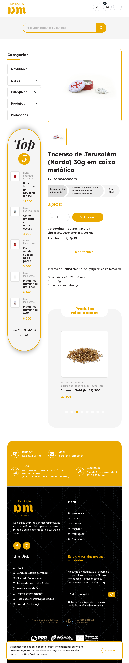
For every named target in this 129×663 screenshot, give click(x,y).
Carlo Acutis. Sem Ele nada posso (28, 254)
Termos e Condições (28, 588)
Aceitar (110, 650)
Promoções (19, 115)
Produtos (18, 103)
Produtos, (71, 228)
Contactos (77, 539)
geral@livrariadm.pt (71, 455)
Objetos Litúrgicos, (72, 384)
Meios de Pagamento (28, 578)
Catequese (19, 92)
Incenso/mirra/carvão (78, 232)
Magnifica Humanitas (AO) (30, 310)
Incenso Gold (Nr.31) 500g (81, 390)
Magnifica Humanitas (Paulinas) (30, 284)
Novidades (19, 69)
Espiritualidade (31, 210)
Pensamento (30, 243)
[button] (66, 412)
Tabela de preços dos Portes (32, 583)
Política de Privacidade (29, 593)
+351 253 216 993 (31, 455)
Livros (15, 81)
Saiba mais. (92, 650)
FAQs (19, 567)
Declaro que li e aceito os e (86, 603)
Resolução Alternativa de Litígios (35, 598)
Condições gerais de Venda (32, 572)
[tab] (57, 137)
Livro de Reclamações (29, 604)
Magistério (29, 275)
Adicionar (90, 217)
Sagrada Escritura (28, 177)
